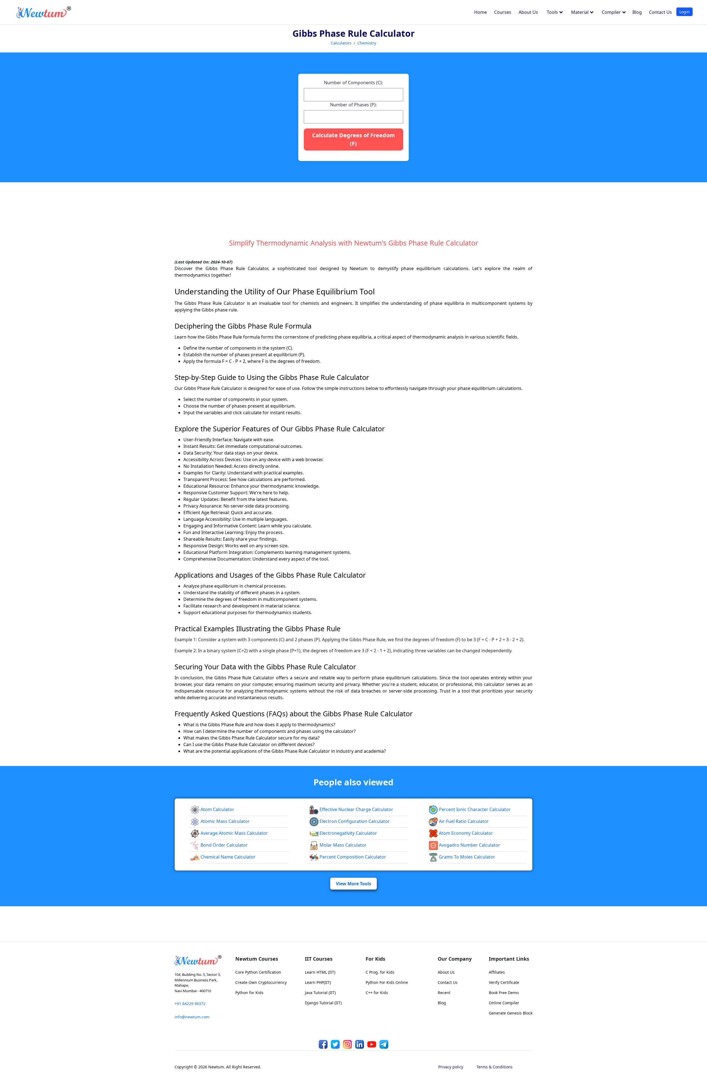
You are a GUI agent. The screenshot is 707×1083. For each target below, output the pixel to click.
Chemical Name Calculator (227, 857)
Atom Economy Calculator (465, 833)
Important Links (509, 958)
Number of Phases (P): (353, 105)
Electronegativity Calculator (347, 833)
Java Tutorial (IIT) (320, 992)
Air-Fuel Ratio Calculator (463, 821)
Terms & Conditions (494, 1066)
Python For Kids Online (387, 982)
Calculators (341, 43)
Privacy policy (450, 1066)
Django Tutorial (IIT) (323, 1002)
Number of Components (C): (353, 83)
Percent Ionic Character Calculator (474, 809)
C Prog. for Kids (380, 972)
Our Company (455, 958)
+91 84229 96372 (190, 1003)
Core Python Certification (258, 972)
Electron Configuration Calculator (354, 821)
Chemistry (366, 43)
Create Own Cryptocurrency (261, 982)
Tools (553, 12)
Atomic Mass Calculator (224, 821)
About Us (528, 12)
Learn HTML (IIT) (320, 972)
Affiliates (497, 972)
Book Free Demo (504, 992)
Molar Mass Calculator (342, 845)
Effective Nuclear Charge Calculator (355, 809)
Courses (502, 12)
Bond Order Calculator (223, 845)
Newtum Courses (256, 958)
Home (480, 12)
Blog (637, 12)
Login (684, 11)
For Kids (375, 958)
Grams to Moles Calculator (466, 857)
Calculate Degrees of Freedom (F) (353, 139)
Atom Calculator (216, 809)
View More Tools (353, 884)
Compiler (612, 12)
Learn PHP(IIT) (318, 982)
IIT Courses (319, 958)
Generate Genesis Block (510, 1013)
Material (580, 12)
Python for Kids (249, 992)
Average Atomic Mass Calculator (233, 833)
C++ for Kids (377, 992)
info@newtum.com (192, 1016)
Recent (444, 992)
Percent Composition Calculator (352, 857)
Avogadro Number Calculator (469, 845)
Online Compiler (504, 1002)
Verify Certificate (504, 982)
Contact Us (660, 12)
